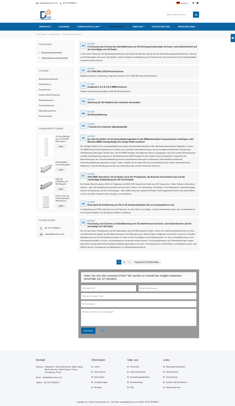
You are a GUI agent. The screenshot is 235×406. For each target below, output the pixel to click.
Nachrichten (116, 27)
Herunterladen (186, 27)
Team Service (100, 372)
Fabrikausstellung (88, 27)
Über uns (137, 27)
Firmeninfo (134, 367)
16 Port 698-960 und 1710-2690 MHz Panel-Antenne (62, 139)
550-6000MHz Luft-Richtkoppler (62, 163)
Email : (39, 377)
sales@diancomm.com (49, 3)
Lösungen (64, 27)
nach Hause (41, 34)
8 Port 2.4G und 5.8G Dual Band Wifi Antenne (62, 198)
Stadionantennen (46, 100)
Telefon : (39, 382)
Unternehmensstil (137, 372)
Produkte (44, 27)
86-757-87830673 (69, 3)
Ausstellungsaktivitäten (140, 377)
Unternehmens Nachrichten (54, 58)
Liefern (97, 367)
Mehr (61, 146)
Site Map (98, 387)
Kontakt (40, 359)
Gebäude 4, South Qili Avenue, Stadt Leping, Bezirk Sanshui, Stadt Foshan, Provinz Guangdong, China (64, 369)
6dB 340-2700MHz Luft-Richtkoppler (61, 181)
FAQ (132, 387)
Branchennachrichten (51, 53)
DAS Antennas (45, 84)
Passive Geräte (45, 116)
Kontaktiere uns (161, 27)
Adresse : (40, 367)
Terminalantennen (46, 105)
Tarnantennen (45, 89)
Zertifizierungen (101, 382)
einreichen (88, 331)
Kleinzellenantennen (47, 111)
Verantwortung (136, 382)
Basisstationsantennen (48, 79)
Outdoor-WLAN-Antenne (49, 95)
